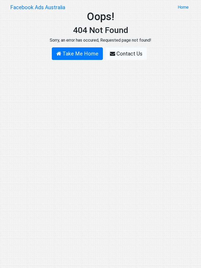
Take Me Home (79, 54)
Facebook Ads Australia (37, 7)
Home (184, 7)
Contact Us (128, 54)
